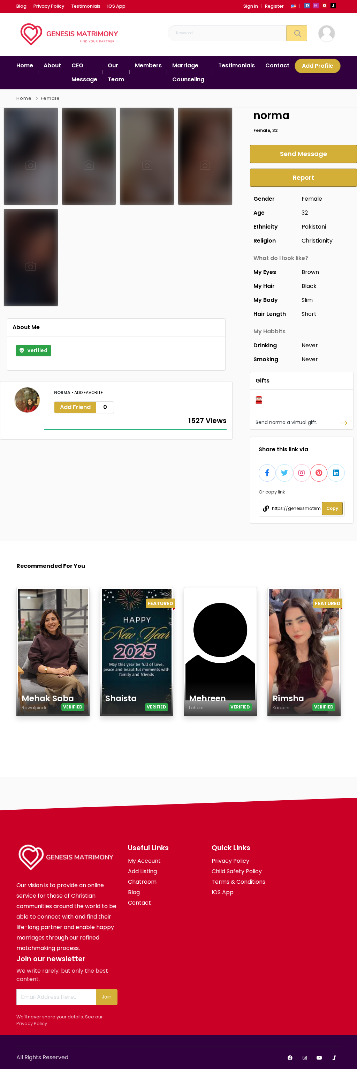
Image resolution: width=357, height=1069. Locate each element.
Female (50, 98)
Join (107, 996)
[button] (293, 6)
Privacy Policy (31, 1023)
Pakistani (314, 227)
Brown (310, 272)
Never (310, 345)
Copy (332, 508)
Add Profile (317, 66)
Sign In (250, 6)
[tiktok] (333, 5)
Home (24, 98)
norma (62, 392)
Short (309, 314)
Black (309, 286)
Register (274, 6)
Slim (307, 300)
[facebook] (307, 5)
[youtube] (324, 5)
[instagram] (316, 5)
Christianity (317, 241)
